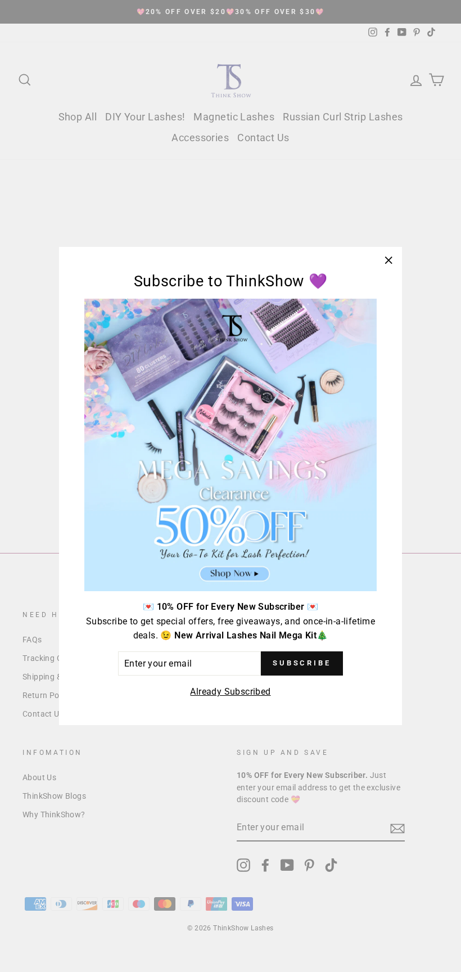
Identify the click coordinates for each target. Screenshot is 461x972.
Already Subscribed (230, 691)
